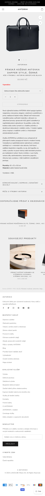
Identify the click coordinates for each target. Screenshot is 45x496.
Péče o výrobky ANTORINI (15, 191)
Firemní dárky (7, 403)
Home (4, 289)
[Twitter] (8, 308)
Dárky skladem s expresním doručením (16, 417)
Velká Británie (7, 457)
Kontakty (6, 399)
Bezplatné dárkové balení (11, 385)
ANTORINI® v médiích (10, 410)
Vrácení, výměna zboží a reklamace (14, 327)
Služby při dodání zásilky (11, 396)
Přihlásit (10, 444)
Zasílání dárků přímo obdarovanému (15, 388)
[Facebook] (3, 308)
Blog (4, 348)
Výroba (5, 374)
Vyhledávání (7, 355)
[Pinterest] (18, 308)
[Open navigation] (3, 9)
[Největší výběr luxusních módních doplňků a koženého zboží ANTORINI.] (23, 9)
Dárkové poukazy (8, 378)
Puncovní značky (8, 334)
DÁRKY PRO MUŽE (14, 289)
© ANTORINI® (22, 470)
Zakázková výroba (9, 381)
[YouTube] (23, 308)
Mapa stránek (7, 362)
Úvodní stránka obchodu (11, 359)
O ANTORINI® (8, 406)
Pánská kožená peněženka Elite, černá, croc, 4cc (22, 223)
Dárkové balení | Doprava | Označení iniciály (20, 184)
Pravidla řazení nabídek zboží (12, 352)
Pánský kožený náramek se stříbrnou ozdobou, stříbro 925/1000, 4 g (22, 274)
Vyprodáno (22, 104)
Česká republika (8, 460)
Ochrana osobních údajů (11, 337)
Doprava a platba (8, 320)
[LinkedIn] (28, 308)
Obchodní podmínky (9, 323)
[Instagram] (13, 308)
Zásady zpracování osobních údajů (14, 341)
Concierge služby (8, 413)
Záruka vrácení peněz (10, 330)
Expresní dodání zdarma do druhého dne (16, 392)
